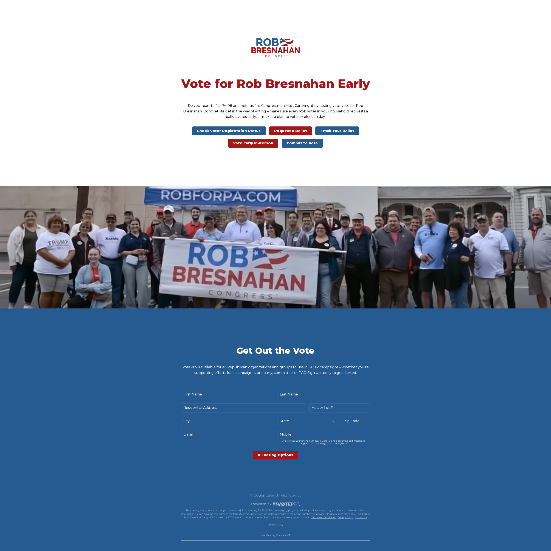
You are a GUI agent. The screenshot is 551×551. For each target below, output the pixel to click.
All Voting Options (275, 455)
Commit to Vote (302, 143)
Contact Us (361, 517)
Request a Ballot (290, 131)
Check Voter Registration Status (229, 131)
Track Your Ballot (337, 131)
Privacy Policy (345, 517)
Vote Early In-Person (253, 143)
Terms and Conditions (323, 517)
